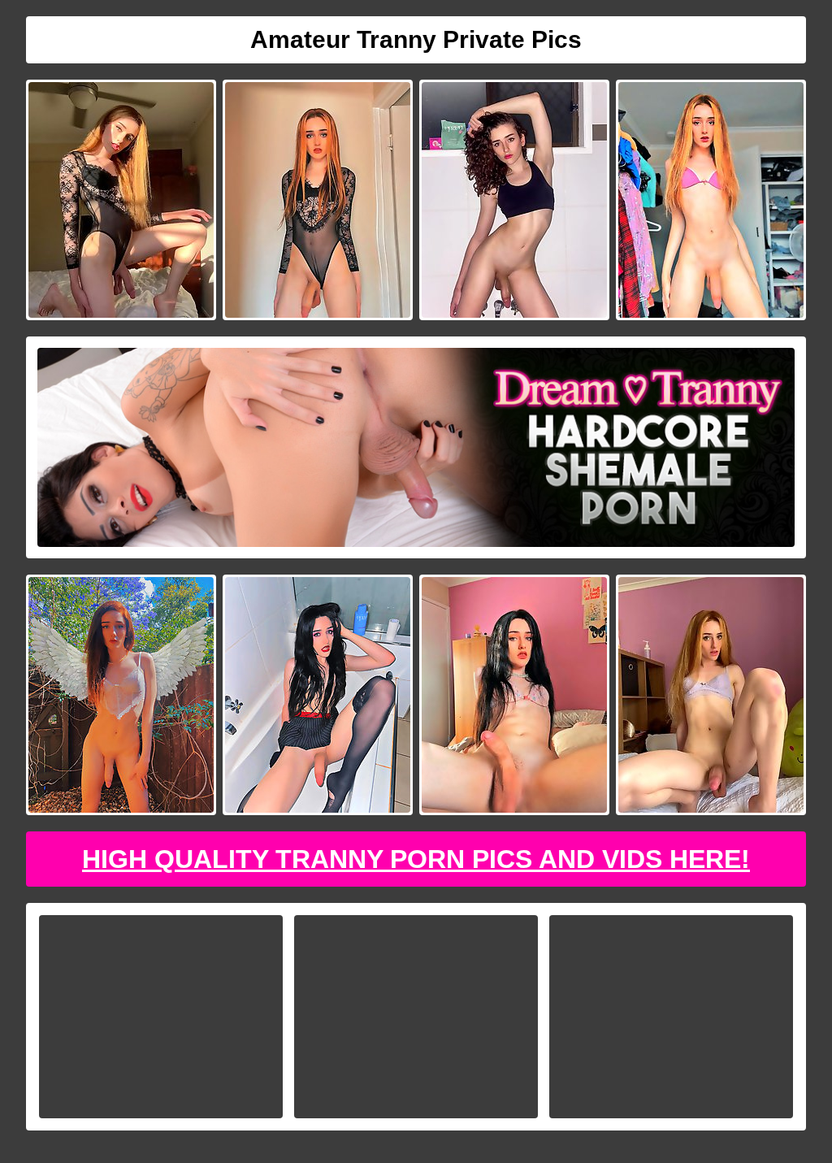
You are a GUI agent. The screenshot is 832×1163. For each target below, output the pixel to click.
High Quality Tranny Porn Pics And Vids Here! (416, 859)
